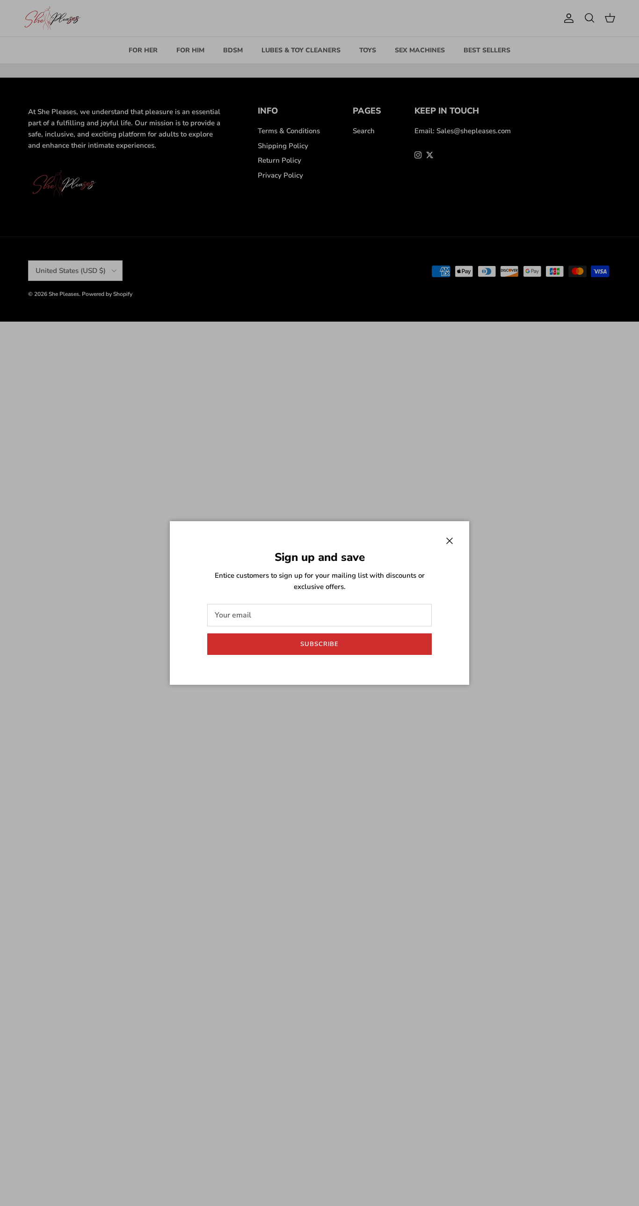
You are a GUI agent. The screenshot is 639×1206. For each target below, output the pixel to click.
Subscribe (319, 644)
